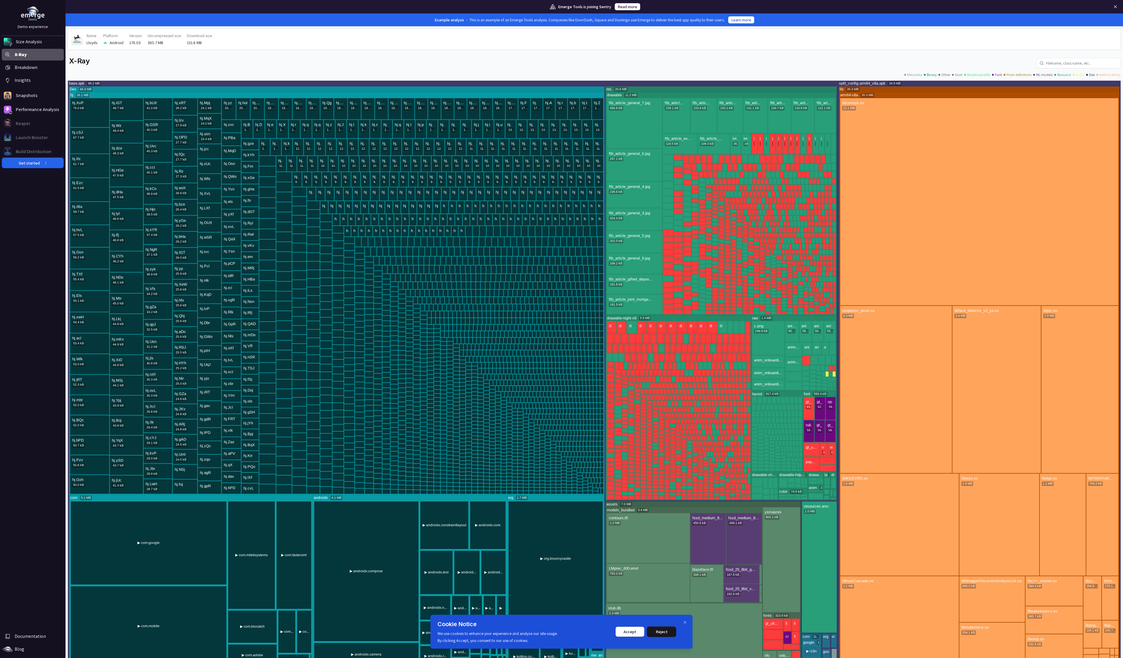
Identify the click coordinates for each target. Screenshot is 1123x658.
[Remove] (1115, 6)
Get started (29, 163)
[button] (33, 42)
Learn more (741, 19)
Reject (662, 631)
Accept (629, 631)
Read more (627, 6)
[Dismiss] (685, 622)
